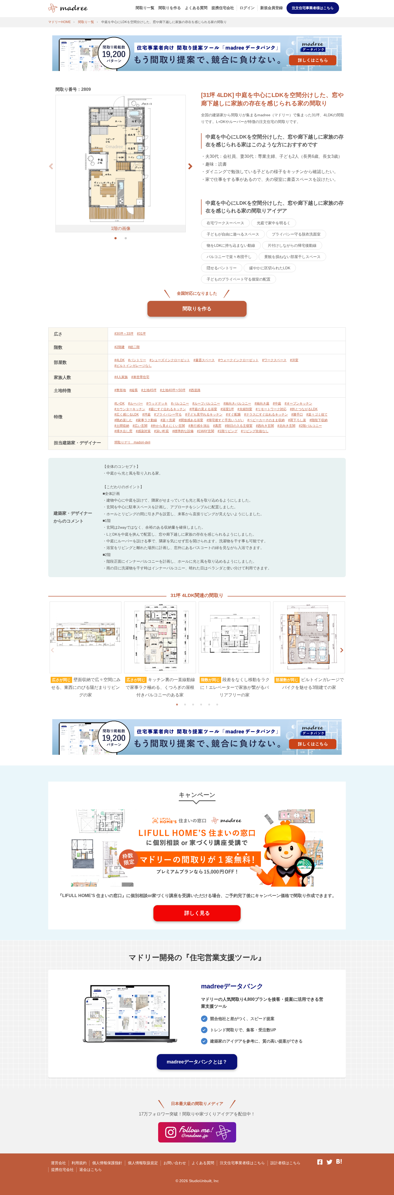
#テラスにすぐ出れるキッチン (266, 414)
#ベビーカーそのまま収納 (266, 420)
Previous (52, 650)
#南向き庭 (262, 403)
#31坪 (141, 333)
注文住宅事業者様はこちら (313, 8)
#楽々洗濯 (168, 420)
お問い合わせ (174, 1163)
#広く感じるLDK (126, 414)
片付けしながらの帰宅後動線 (292, 245)
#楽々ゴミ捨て (317, 414)
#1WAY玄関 (205, 431)
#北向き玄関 (286, 426)
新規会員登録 (271, 8)
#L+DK (119, 403)
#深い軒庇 (161, 431)
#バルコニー (180, 403)
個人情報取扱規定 (143, 1163)
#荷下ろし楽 (297, 420)
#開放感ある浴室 (191, 420)
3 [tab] (193, 704)
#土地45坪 (149, 390)
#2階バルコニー (310, 426)
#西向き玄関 (265, 426)
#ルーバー (135, 403)
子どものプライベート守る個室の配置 (238, 279)
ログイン (247, 8)
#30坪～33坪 (123, 333)
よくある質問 (196, 8)
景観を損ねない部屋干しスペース (292, 257)
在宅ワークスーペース (225, 223)
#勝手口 (297, 414)
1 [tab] (177, 704)
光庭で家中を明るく (274, 223)
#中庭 (277, 403)
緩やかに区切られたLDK (269, 268)
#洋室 (294, 360)
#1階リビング (227, 431)
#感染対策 (143, 431)
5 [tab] (209, 704)
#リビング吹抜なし (255, 431)
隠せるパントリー (222, 268)
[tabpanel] (85, 650)
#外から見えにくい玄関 (168, 426)
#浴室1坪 (227, 409)
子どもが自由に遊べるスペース (233, 234)
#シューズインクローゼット (170, 360)
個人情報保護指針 (107, 1163)
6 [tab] (217, 704)
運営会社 (58, 1163)
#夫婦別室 (244, 409)
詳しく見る (197, 913)
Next (341, 650)
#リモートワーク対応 (271, 409)
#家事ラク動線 (146, 420)
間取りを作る (169, 8)
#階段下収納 (319, 420)
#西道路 (194, 390)
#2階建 (119, 347)
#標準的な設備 (183, 431)
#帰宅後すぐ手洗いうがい (225, 420)
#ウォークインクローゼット (238, 360)
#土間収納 (121, 426)
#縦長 (133, 390)
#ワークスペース (274, 360)
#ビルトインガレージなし (133, 366)
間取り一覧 (145, 8)
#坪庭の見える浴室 (203, 409)
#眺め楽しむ (123, 420)
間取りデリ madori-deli (132, 442)
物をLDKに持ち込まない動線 (231, 245)
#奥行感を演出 (199, 426)
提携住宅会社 (222, 8)
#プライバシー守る (168, 414)
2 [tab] (185, 704)
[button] (190, 166)
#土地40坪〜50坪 (172, 390)
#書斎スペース (204, 360)
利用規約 (79, 1163)
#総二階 (134, 347)
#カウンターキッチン (129, 409)
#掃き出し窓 (123, 431)
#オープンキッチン (298, 403)
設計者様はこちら (285, 1163)
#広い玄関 (140, 426)
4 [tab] (201, 704)
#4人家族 (121, 377)
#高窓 (217, 426)
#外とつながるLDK (304, 409)
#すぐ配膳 (233, 414)
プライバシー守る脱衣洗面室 (296, 234)
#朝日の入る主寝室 (238, 426)
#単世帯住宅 (140, 377)
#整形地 (120, 390)
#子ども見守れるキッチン (203, 414)
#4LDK (119, 360)
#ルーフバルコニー (206, 403)
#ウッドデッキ (157, 403)
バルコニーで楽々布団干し (229, 257)
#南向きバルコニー (237, 403)
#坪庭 (146, 414)
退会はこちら (90, 1169)
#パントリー (137, 360)
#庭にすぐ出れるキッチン (167, 409)
